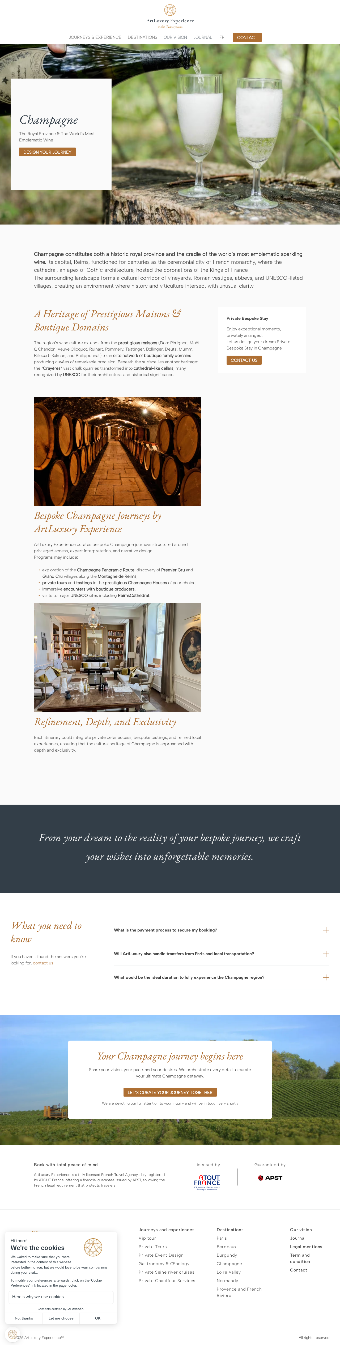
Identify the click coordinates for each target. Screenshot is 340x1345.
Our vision (175, 37)
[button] (95, 37)
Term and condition (300, 1258)
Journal (202, 37)
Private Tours (153, 1246)
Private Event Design (161, 1255)
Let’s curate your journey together (170, 1092)
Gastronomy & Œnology (164, 1263)
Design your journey (47, 152)
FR (221, 37)
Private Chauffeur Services (167, 1280)
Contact (298, 1270)
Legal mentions (306, 1246)
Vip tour (147, 1238)
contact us (244, 360)
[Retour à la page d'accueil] (170, 16)
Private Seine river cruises (167, 1272)
